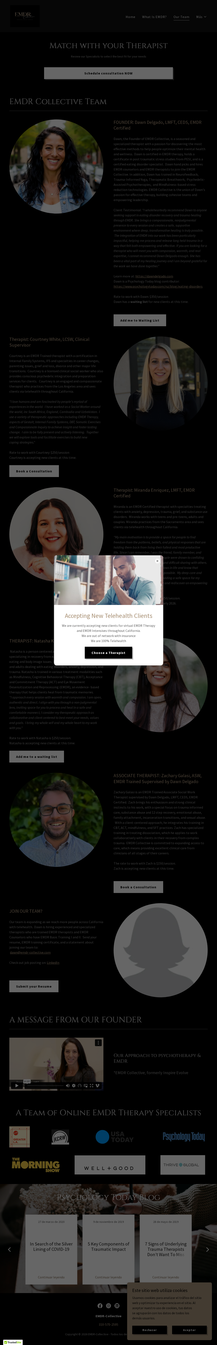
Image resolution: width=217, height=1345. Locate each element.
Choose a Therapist (108, 653)
